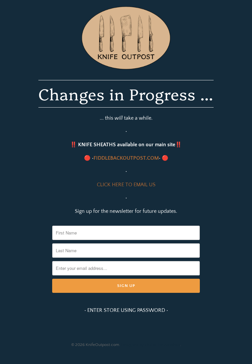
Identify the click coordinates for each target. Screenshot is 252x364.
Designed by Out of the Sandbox (150, 344)
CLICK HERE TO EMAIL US (126, 185)
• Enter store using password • (126, 310)
